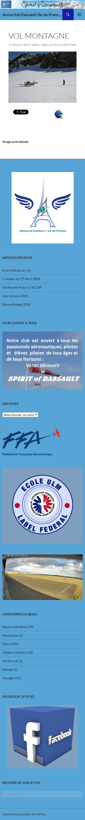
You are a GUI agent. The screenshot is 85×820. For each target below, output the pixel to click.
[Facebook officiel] (42, 736)
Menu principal (79, 14)
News (6, 644)
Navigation (10, 635)
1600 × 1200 (39, 45)
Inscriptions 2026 (15, 296)
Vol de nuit (10, 661)
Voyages (8, 678)
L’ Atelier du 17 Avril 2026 (21, 279)
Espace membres (14, 627)
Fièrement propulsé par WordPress (24, 814)
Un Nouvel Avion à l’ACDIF (22, 287)
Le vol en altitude (62, 45)
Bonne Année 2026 (16, 304)
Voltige (7, 669)
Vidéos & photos (14, 652)
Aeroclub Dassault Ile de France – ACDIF (32, 14)
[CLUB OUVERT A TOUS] (42, 360)
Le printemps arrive (16, 270)
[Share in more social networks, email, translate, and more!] (59, 114)
